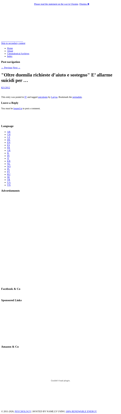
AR (8, 132)
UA (9, 182)
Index (9, 56)
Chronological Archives (18, 53)
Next (16, 67)
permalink (77, 97)
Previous (6, 67)
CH (8, 134)
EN (8, 142)
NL (8, 163)
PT (8, 171)
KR (8, 161)
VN (9, 185)
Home (10, 48)
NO (9, 166)
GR (8, 150)
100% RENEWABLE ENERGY (81, 411)
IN (8, 156)
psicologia (43, 97)
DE (8, 140)
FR (8, 148)
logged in (17, 108)
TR (8, 179)
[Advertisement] (18, 116)
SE (8, 177)
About (10, 51)
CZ (8, 137)
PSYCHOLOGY (23, 411)
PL (8, 169)
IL (8, 153)
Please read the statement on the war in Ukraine (56, 4)
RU (8, 174)
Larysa (54, 97)
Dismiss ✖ (84, 4)
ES (8, 145)
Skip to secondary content (13, 43)
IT (25, 97)
